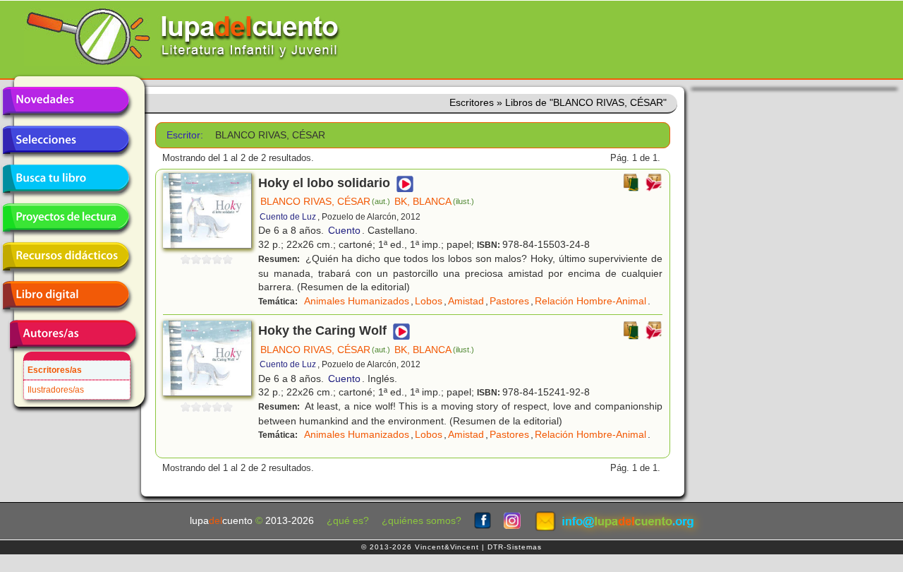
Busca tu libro (65, 179)
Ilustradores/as (56, 390)
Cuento (344, 230)
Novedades (65, 101)
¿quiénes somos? (421, 521)
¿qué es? (348, 521)
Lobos (428, 300)
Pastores (509, 300)
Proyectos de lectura (65, 217)
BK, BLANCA (434, 201)
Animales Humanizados (356, 300)
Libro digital (65, 295)
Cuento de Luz (288, 217)
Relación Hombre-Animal (590, 300)
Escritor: (184, 135)
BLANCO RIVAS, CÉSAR (325, 201)
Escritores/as (55, 370)
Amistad (466, 300)
